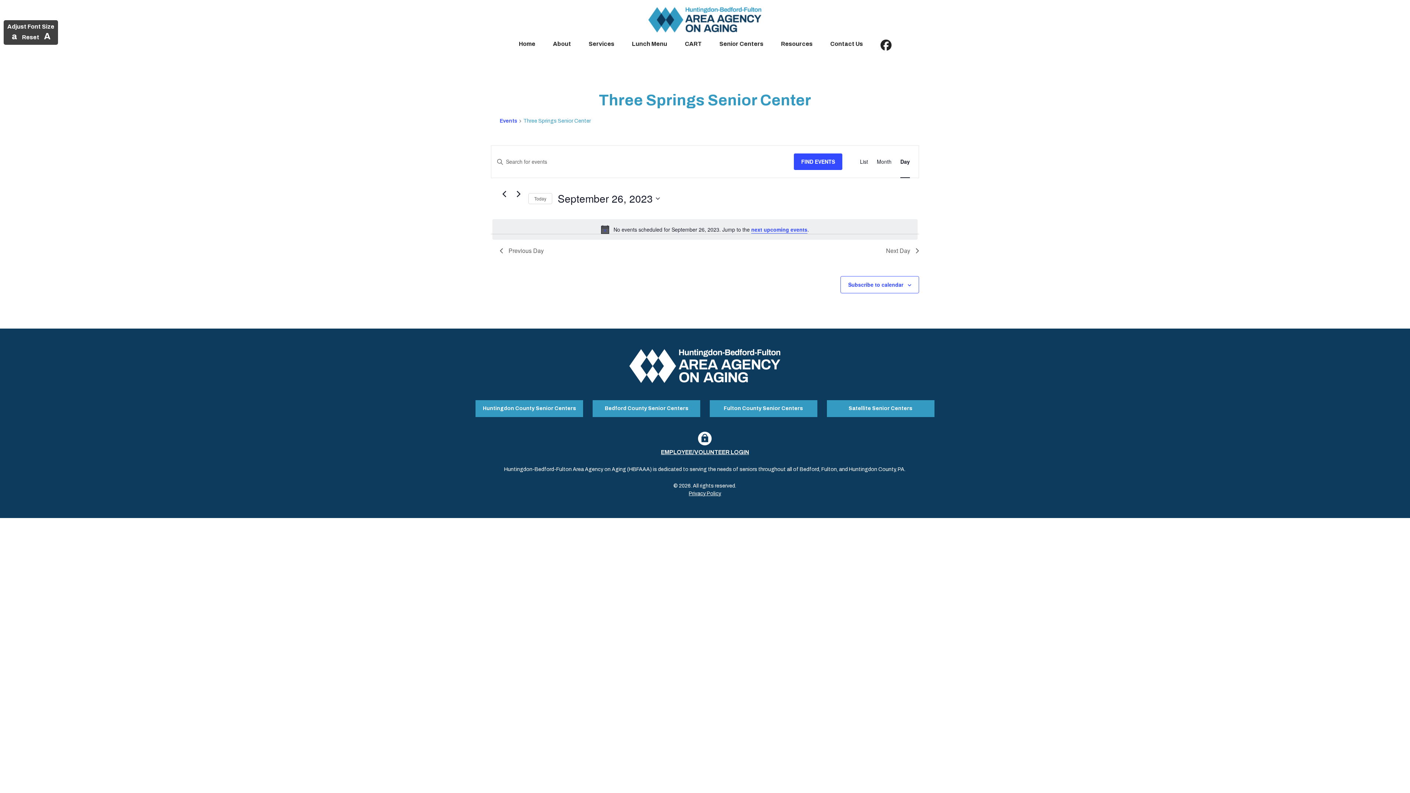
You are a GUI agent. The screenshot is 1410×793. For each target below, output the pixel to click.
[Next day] (518, 194)
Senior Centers (741, 44)
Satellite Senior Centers (880, 408)
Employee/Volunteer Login (705, 452)
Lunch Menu (649, 44)
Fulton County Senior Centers (763, 408)
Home (527, 44)
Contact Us (846, 44)
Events (508, 121)
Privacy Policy (705, 493)
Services (601, 44)
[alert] (705, 229)
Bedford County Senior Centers (646, 408)
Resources (797, 44)
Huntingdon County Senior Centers (529, 408)
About (562, 44)
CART (693, 44)
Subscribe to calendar (875, 284)
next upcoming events (779, 229)
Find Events (818, 161)
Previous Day (526, 250)
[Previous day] (504, 194)
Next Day (898, 250)
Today (540, 198)
